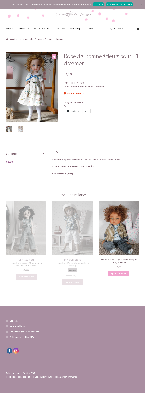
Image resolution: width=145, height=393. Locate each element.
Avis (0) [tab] (9, 162)
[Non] (141, 4)
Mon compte (76, 28)
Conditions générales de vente (24, 331)
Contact (91, 28)
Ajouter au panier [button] (118, 273)
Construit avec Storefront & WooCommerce (56, 376)
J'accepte (98, 4)
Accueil (9, 28)
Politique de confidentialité (19, 376)
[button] (54, 56)
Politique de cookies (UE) (22, 337)
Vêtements (39, 28)
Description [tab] (11, 153)
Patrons (21, 28)
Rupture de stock (26, 276)
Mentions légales (18, 326)
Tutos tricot (59, 28)
